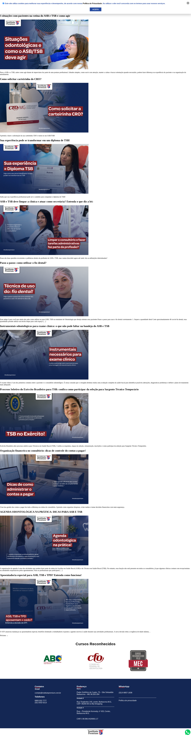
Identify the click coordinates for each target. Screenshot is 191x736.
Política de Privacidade (92, 3)
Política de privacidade (128, 700)
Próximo (4, 635)
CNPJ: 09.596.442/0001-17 (87, 719)
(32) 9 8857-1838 (125, 693)
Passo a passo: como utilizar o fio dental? (23, 262)
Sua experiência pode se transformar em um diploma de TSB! (35, 140)
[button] (188, 3)
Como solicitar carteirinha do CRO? (20, 79)
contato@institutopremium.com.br (48, 693)
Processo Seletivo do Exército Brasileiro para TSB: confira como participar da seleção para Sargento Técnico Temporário (69, 389)
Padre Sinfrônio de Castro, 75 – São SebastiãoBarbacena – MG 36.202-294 (95, 693)
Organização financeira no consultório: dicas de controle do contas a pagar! (43, 450)
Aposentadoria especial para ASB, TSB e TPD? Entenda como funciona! (41, 575)
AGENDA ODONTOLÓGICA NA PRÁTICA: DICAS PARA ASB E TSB (41, 511)
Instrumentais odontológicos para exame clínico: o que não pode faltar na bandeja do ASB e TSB (54, 326)
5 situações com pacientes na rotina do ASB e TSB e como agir (35, 15)
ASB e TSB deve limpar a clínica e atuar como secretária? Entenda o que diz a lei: (46, 201)
